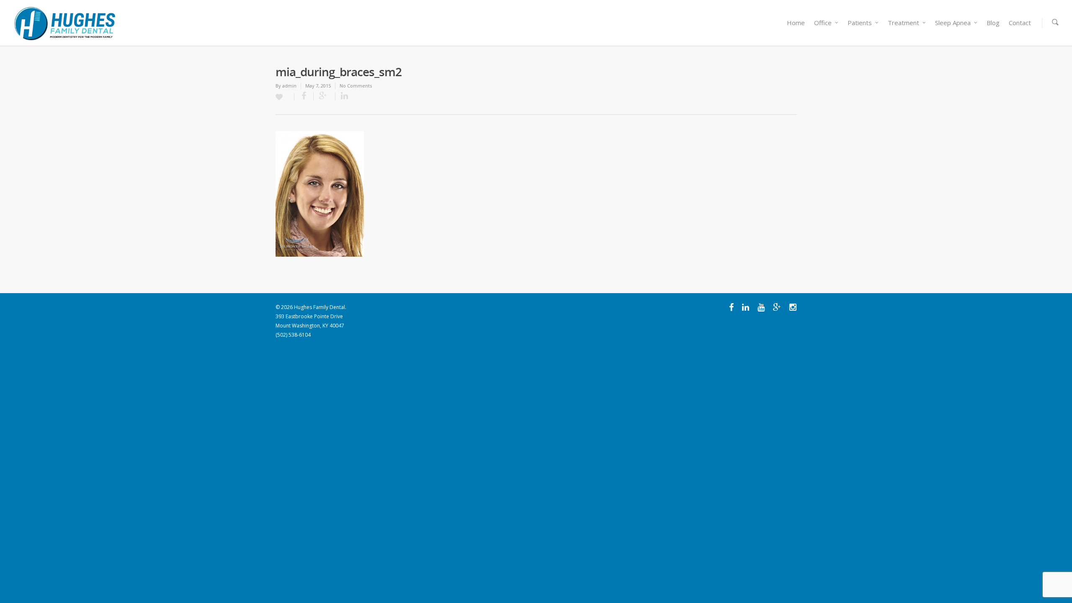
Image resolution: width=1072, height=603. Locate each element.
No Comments (356, 85)
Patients (860, 22)
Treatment (903, 22)
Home (796, 22)
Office (823, 22)
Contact (1020, 22)
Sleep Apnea (953, 22)
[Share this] (304, 96)
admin (289, 85)
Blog (993, 22)
